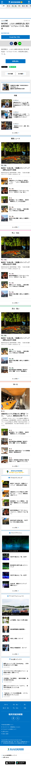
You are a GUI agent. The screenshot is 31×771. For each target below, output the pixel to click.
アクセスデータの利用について (9, 729)
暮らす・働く (25, 5)
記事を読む (15, 61)
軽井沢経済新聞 (14, 2)
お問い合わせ (5, 731)
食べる (8, 5)
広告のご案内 (5, 733)
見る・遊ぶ (14, 5)
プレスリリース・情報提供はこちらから (11, 727)
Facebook (13, 718)
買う (20, 5)
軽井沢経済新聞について (7, 724)
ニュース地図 (4, 20)
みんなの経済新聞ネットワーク (15, 749)
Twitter (18, 718)
